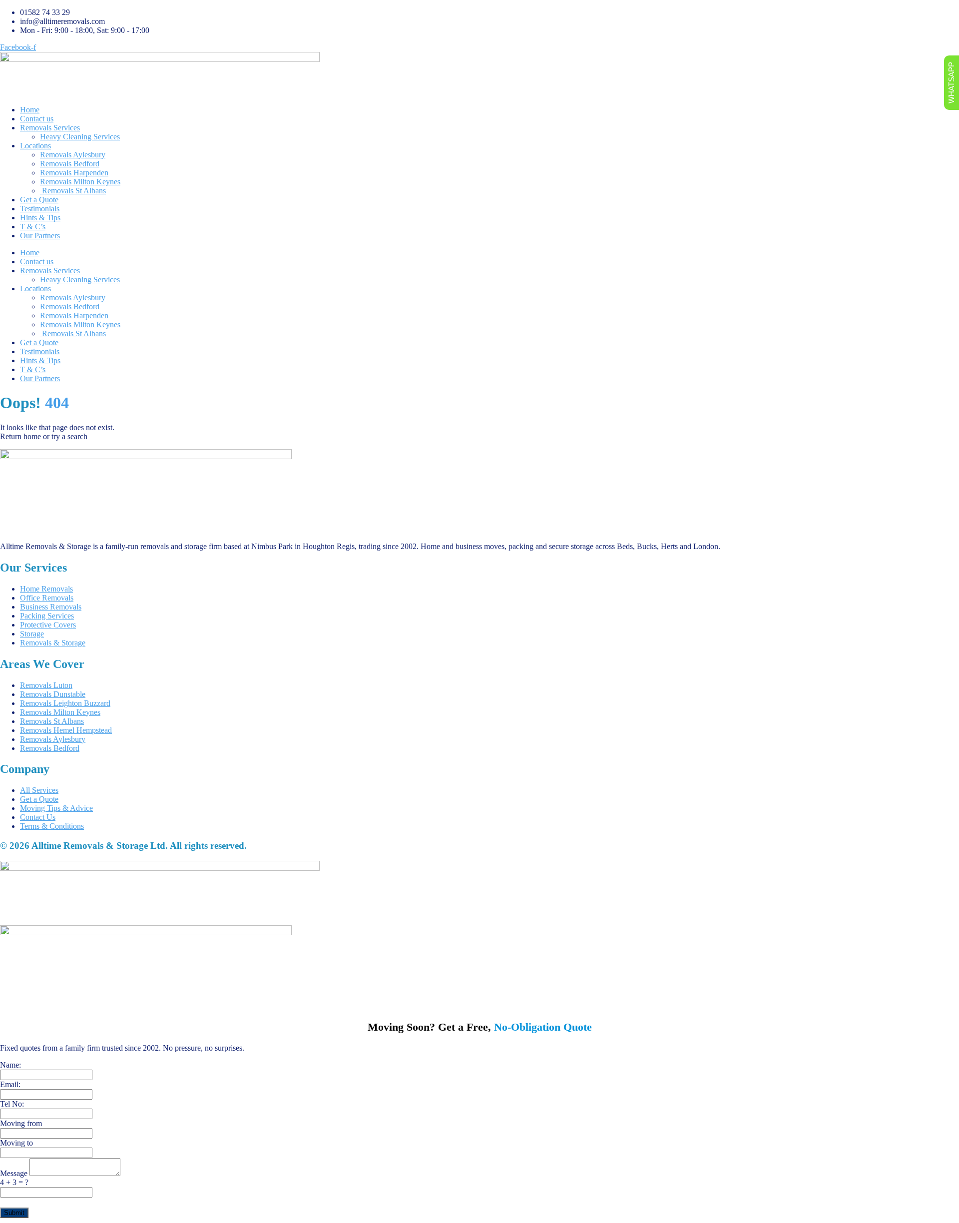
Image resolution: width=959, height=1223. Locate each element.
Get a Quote (39, 199)
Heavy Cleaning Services (80, 136)
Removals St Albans (73, 190)
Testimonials (39, 208)
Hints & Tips (40, 217)
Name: (10, 1065)
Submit (14, 1213)
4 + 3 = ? (14, 1182)
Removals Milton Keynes (80, 181)
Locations (35, 145)
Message (14, 1173)
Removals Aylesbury (72, 154)
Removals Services (50, 127)
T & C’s (32, 226)
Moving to (16, 1143)
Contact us (36, 118)
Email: (10, 1084)
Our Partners (40, 235)
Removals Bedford (69, 163)
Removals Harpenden (74, 172)
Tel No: (12, 1104)
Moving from (21, 1123)
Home (29, 109)
